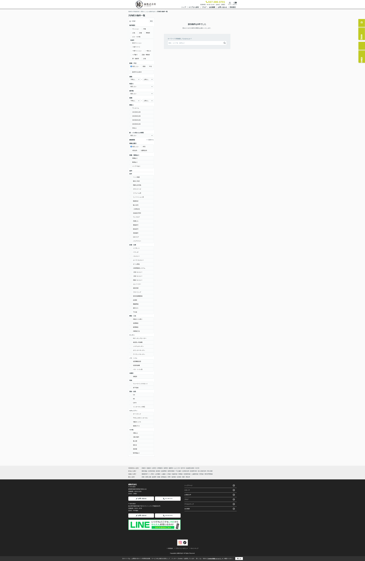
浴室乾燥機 (136, 365)
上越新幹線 (195, 474)
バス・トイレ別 (137, 369)
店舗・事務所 (146, 54)
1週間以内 (144, 150)
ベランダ (135, 252)
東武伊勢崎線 (209, 474)
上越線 (163, 474)
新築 (144, 66)
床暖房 (135, 376)
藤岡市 (171, 468)
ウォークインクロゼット (140, 383)
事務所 (148, 33)
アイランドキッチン (139, 354)
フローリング (137, 292)
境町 (183, 477)
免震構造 (135, 323)
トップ (183, 7)
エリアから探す (194, 7)
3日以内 (134, 150)
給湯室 (135, 300)
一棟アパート (136, 47)
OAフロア (136, 237)
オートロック (137, 414)
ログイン (230, 4)
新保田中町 (193, 471)
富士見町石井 (202, 471)
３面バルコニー (137, 276)
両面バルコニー (137, 280)
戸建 (144, 29)
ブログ (204, 7)
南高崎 (174, 477)
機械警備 (135, 304)
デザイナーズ (137, 189)
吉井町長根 (151, 471)
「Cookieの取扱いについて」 (214, 558)
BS (134, 399)
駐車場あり (136, 453)
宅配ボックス (137, 422)
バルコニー (136, 256)
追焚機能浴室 (137, 361)
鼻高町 (158, 471)
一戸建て (135, 54)
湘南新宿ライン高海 (148, 474)
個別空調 (135, 288)
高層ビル (135, 221)
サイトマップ (194, 548)
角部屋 (135, 449)
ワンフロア (136, 217)
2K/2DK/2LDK (136, 116)
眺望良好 (135, 201)
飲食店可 (135, 229)
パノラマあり (136, 166)
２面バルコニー (137, 272)
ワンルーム (135, 108)
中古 (150, 66)
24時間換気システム (139, 268)
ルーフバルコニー (138, 260)
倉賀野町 (164, 471)
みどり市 (177, 468)
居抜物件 (135, 233)
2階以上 (135, 433)
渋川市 (197, 468)
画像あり (135, 158)
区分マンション (137, 43)
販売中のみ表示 (137, 72)
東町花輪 (144, 471)
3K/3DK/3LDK (136, 120)
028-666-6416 (169, 515)
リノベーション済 (138, 197)
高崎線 (180, 474)
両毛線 (201, 474)
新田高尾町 (171, 471)
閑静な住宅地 (137, 185)
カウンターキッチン (139, 350)
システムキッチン (138, 346)
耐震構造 (135, 327)
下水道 (135, 312)
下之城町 (178, 471)
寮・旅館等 (135, 58)
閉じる (239, 558)
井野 (169, 477)
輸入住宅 (135, 205)
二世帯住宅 (136, 209)
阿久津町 (210, 471)
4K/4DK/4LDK (136, 124)
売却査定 (233, 7)
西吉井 (188, 477)
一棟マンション (137, 51)
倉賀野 (154, 477)
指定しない (135, 66)
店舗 (140, 33)
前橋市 (149, 468)
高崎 (143, 477)
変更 (151, 21)
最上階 (135, 441)
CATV (134, 403)
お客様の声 (187, 494)
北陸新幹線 (187, 474)
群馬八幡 (148, 477)
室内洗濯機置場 (137, 296)
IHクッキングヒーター (139, 338)
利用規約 (170, 548)
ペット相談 (136, 177)
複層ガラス (136, 426)
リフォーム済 (137, 193)
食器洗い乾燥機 (137, 342)
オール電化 (136, 264)
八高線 (169, 474)
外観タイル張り (137, 319)
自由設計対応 (137, 213)
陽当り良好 (136, 181)
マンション (135, 29)
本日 (144, 146)
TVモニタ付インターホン (140, 418)
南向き (135, 445)
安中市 (183, 468)
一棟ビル (148, 51)
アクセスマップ (189, 504)
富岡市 (166, 468)
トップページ (188, 485)
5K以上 (134, 128)
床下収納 (135, 387)
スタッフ (187, 490)
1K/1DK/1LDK (136, 112)
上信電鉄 (158, 474)
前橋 (158, 477)
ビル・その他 (136, 36)
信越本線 (175, 474)
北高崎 (179, 477)
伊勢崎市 (160, 468)
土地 (133, 33)
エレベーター (137, 284)
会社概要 (212, 7)
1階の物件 (136, 437)
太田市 (154, 468)
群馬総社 (164, 477)
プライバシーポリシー (182, 548)
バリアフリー (137, 241)
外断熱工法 (136, 331)
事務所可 (135, 225)
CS (134, 395)
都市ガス (135, 308)
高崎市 (144, 468)
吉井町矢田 (185, 471)
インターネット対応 (139, 407)
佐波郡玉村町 (190, 468)
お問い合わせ (222, 7)
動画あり (135, 162)
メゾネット (136, 248)
